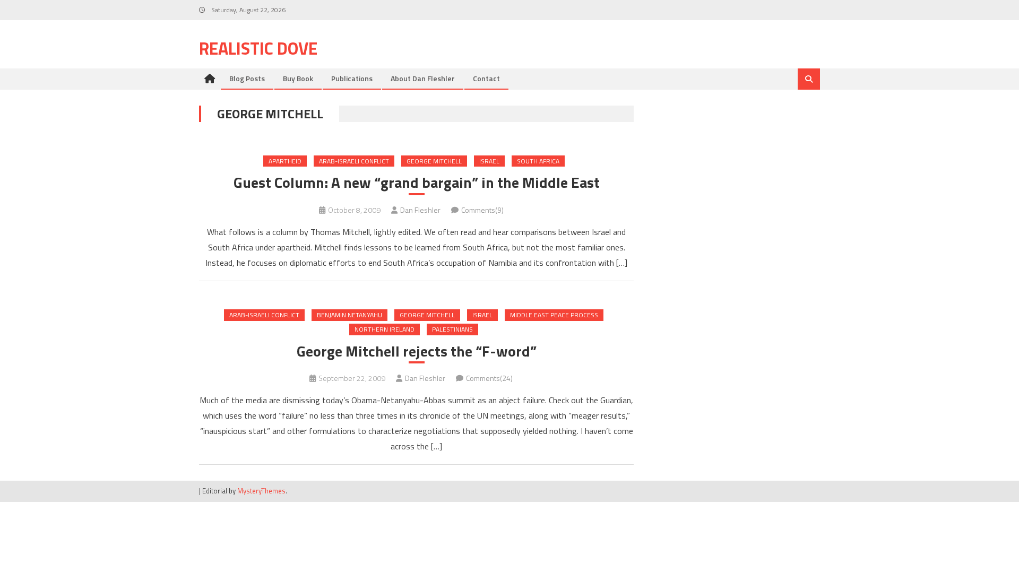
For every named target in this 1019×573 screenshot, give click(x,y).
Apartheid (285, 161)
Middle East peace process (554, 315)
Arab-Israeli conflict (354, 161)
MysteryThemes (261, 490)
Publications (352, 78)
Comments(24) (489, 378)
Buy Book (298, 78)
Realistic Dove (258, 48)
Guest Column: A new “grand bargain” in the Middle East (417, 182)
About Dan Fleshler (423, 78)
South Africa (538, 161)
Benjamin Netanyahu (349, 315)
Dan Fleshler (420, 209)
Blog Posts (247, 78)
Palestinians (452, 329)
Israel (489, 161)
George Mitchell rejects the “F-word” (417, 351)
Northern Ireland (384, 329)
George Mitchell (434, 161)
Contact (486, 78)
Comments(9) (482, 209)
